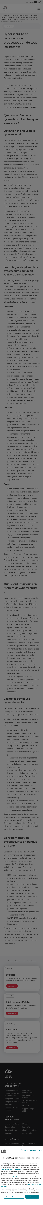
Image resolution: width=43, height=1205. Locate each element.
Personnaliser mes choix (14, 1197)
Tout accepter (32, 1197)
